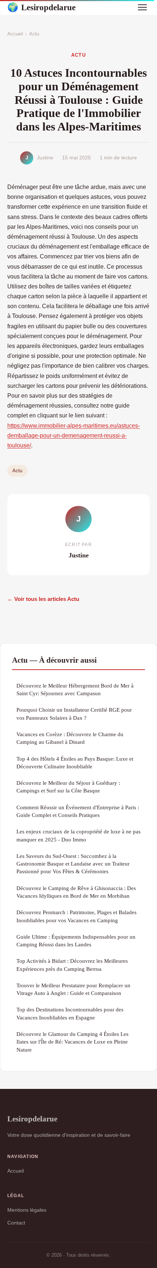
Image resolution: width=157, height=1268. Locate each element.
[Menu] (142, 7)
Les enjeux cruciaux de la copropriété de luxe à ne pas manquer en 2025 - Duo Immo (78, 835)
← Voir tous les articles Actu (43, 599)
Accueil (15, 34)
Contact (16, 1223)
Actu (34, 34)
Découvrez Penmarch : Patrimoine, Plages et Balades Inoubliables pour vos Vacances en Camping (76, 916)
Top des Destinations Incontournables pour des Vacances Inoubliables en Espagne (69, 1013)
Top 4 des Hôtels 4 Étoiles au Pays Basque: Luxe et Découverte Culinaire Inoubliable (74, 762)
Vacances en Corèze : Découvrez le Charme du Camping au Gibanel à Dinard (69, 738)
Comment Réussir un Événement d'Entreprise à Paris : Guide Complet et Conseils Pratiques (77, 811)
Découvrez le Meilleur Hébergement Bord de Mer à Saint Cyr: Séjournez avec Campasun (75, 689)
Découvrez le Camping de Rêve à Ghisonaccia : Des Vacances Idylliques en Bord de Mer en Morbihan (76, 892)
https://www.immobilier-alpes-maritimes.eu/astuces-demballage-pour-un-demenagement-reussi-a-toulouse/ (73, 435)
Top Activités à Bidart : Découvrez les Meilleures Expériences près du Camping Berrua (72, 965)
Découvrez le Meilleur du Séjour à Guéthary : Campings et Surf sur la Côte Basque (68, 787)
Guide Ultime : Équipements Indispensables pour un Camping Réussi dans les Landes (75, 940)
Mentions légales (26, 1210)
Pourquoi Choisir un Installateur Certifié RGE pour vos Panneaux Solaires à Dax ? (74, 713)
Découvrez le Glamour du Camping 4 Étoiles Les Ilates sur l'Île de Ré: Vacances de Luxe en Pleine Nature (72, 1042)
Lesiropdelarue (41, 7)
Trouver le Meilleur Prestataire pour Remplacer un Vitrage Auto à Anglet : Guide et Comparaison (73, 989)
